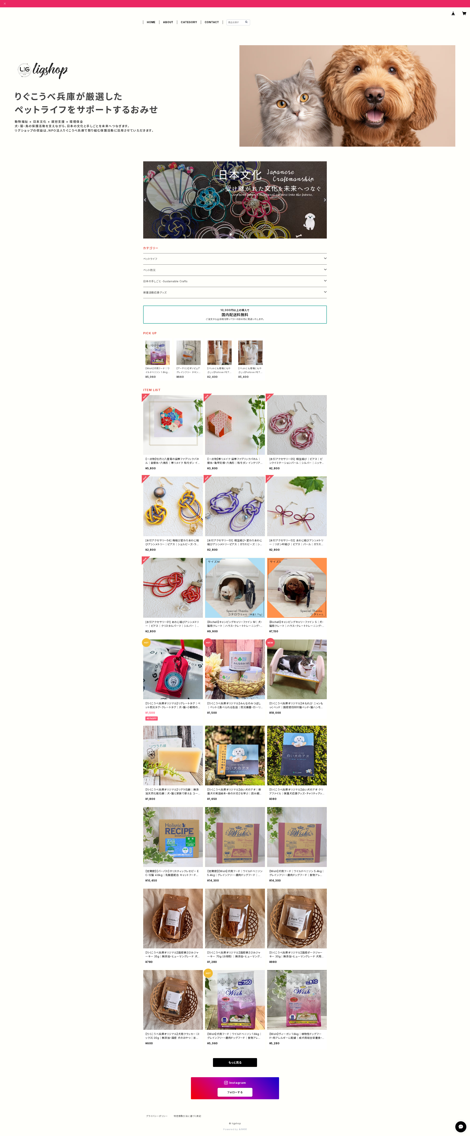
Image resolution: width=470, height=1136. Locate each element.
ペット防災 (149, 270)
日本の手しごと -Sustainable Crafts (165, 281)
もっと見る (235, 1062)
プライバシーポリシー (157, 1116)
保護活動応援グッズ (155, 292)
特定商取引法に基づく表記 (187, 1116)
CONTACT (212, 22)
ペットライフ (150, 258)
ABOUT (168, 22)
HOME (151, 22)
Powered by (231, 1129)
